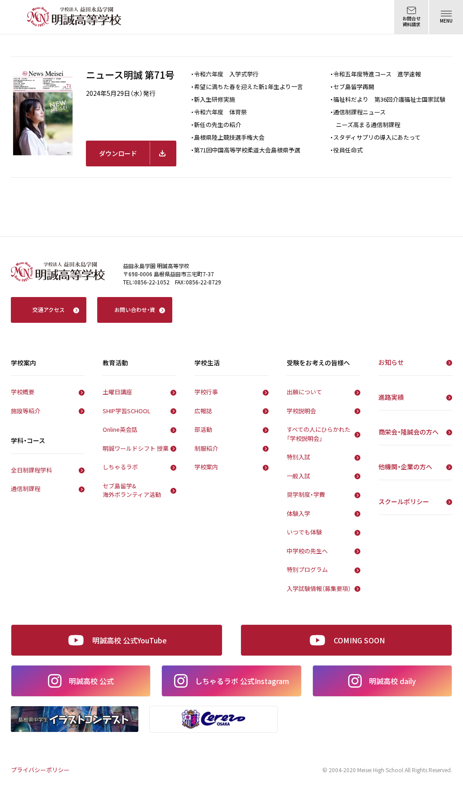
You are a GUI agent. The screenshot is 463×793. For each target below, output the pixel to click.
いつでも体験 (304, 532)
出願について (304, 391)
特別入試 (298, 457)
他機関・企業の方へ (405, 466)
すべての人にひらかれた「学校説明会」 (318, 434)
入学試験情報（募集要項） (319, 588)
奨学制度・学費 (306, 494)
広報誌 (203, 410)
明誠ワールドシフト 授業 (136, 448)
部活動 (203, 429)
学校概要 (22, 391)
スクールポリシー (403, 501)
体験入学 (298, 513)
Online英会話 (120, 429)
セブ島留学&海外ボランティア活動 (132, 490)
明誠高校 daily (392, 680)
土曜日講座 (117, 391)
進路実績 (391, 397)
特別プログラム (307, 569)
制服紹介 (206, 448)
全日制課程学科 (31, 470)
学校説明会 (301, 410)
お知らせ (391, 362)
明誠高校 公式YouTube (129, 640)
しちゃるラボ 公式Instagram (242, 680)
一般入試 (298, 476)
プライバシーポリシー (40, 770)
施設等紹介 (25, 410)
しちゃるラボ (120, 467)
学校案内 (206, 467)
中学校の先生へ (307, 551)
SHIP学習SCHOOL (127, 410)
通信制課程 (25, 488)
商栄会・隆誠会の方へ (408, 432)
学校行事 (206, 391)
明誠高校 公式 (91, 680)
